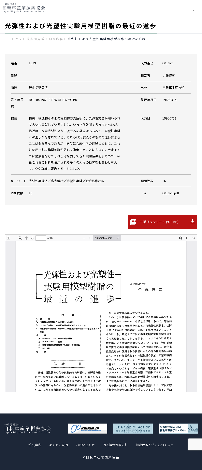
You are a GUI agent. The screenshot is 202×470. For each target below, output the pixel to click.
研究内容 (56, 38)
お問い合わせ (85, 444)
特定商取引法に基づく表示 (155, 444)
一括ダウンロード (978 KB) (159, 221)
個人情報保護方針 (115, 444)
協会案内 (34, 444)
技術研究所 (35, 38)
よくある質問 (58, 444)
